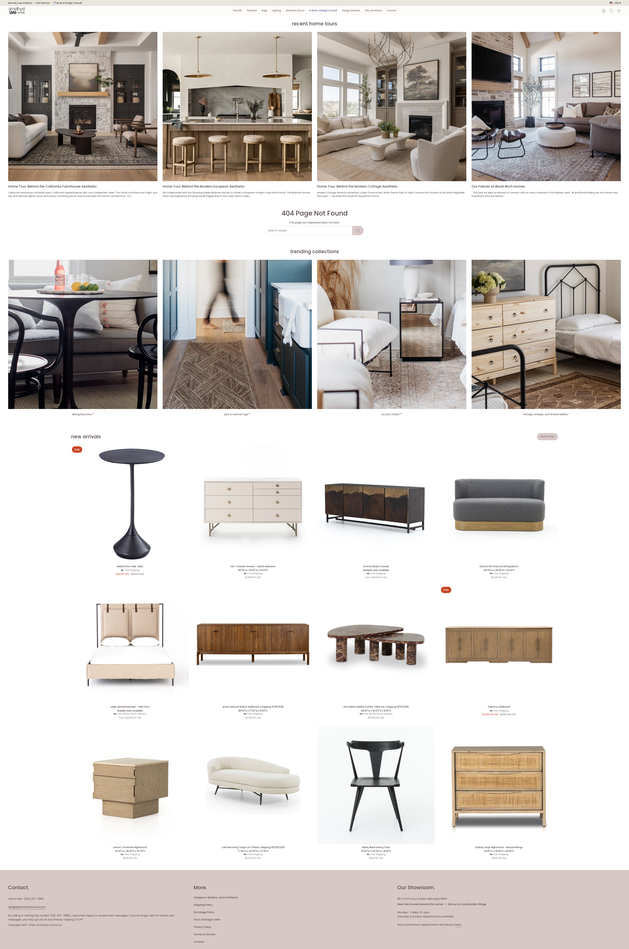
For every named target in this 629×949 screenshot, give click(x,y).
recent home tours (314, 23)
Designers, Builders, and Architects (216, 897)
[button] (237, 11)
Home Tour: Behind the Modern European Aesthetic (204, 186)
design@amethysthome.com (27, 907)
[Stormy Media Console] (376, 504)
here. (458, 925)
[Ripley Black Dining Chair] (376, 785)
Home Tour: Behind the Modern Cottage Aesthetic (357, 186)
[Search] (358, 230)
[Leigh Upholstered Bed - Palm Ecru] (130, 645)
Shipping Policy (203, 905)
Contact (199, 942)
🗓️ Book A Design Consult (67, 3)
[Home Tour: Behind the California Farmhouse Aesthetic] (82, 106)
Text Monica (43, 3)
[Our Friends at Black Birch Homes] (546, 106)
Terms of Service (204, 934)
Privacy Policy (202, 927)
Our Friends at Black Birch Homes (498, 186)
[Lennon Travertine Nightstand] (130, 785)
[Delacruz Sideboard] (499, 645)
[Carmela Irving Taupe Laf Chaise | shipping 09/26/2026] (253, 785)
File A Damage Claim (207, 919)
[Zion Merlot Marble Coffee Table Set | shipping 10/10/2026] (376, 645)
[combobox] (309, 230)
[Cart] (619, 11)
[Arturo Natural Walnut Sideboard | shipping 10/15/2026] (253, 645)
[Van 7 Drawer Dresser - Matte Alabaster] (253, 504)
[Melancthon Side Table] (130, 504)
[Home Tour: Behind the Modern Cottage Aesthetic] (391, 106)
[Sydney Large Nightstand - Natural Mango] (499, 785)
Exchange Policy (204, 912)
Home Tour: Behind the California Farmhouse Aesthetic (52, 186)
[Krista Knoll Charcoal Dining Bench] (499, 504)
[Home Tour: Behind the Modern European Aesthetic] (237, 106)
